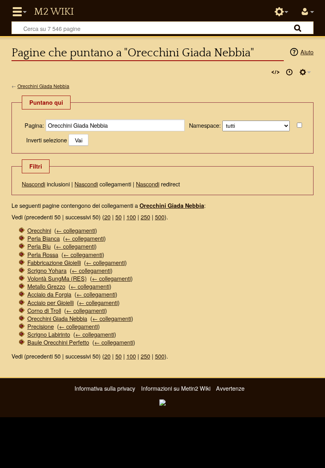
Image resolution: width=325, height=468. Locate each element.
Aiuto (307, 52)
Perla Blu (39, 246)
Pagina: (34, 125)
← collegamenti (75, 230)
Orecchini (39, 230)
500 (159, 217)
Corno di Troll (44, 310)
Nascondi (33, 184)
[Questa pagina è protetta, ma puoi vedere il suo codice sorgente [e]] (275, 72)
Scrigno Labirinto (48, 334)
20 (107, 217)
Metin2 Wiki (54, 11)
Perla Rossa (42, 254)
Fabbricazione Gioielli (54, 262)
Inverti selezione (46, 140)
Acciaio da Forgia (49, 294)
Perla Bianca (43, 238)
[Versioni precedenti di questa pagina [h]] (289, 72)
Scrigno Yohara (47, 270)
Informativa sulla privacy (105, 388)
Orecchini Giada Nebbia (43, 85)
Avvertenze (230, 388)
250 (145, 217)
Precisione (40, 326)
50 (118, 217)
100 (131, 217)
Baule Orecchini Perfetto (58, 342)
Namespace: (205, 125)
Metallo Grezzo (46, 286)
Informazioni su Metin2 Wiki (175, 388)
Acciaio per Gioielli (50, 302)
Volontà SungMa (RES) (57, 278)
